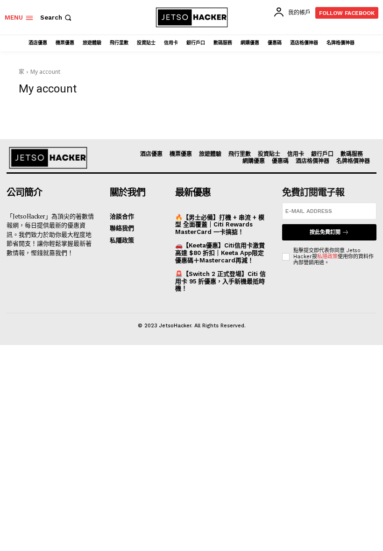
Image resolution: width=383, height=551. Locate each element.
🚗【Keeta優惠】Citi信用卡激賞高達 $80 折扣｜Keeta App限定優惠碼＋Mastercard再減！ (220, 252)
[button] (56, 17)
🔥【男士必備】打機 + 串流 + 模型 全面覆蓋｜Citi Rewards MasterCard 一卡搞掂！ (219, 224)
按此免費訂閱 (325, 232)
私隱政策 (327, 257)
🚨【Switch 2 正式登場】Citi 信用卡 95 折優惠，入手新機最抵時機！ (220, 281)
